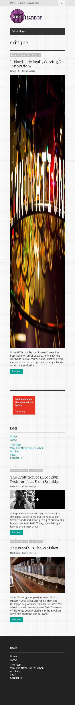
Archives (14, 451)
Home (13, 436)
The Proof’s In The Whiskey (34, 548)
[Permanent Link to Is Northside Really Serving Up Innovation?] (37, 211)
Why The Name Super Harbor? (27, 448)
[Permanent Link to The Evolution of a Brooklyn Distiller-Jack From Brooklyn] (37, 499)
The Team (15, 444)
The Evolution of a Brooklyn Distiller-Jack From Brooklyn (35, 479)
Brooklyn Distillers (19, 471)
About (13, 439)
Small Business (36, 471)
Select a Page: (61, 3)
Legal (13, 454)
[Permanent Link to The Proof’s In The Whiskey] (37, 575)
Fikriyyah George (28, 71)
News (23, 55)
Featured (15, 55)
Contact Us (16, 457)
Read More (16, 371)
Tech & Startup (34, 55)
